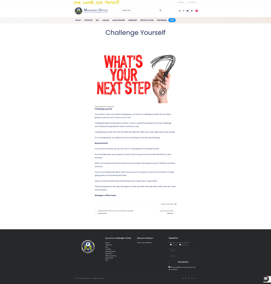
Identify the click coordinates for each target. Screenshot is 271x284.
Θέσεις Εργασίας (111, 256)
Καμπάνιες (108, 253)
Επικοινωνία (109, 258)
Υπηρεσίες (108, 245)
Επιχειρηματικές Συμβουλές (104, 107)
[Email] (195, 278)
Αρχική (107, 242)
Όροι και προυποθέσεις (144, 242)
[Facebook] (185, 278)
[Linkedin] (182, 278)
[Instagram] (188, 278)
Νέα (106, 247)
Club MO (108, 249)
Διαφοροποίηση (110, 251)
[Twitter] (191, 278)
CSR (106, 260)
